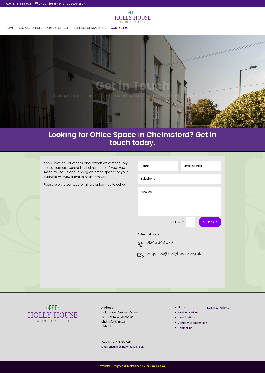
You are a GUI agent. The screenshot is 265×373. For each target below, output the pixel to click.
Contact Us (119, 28)
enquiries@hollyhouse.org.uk (126, 346)
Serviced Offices (30, 28)
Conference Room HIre (90, 28)
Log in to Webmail (218, 307)
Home (10, 28)
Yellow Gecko (155, 366)
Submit (210, 222)
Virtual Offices (58, 28)
